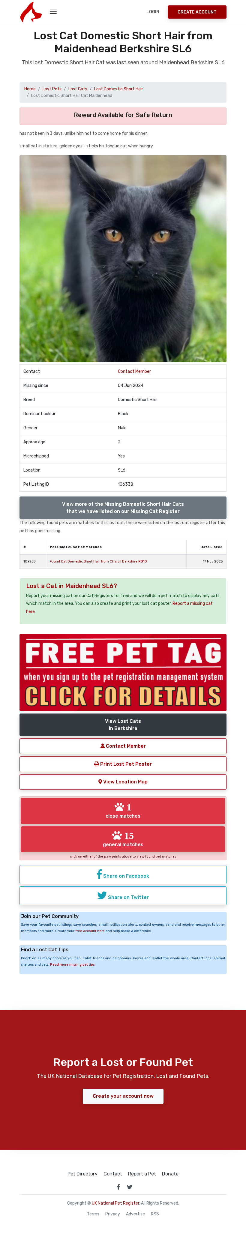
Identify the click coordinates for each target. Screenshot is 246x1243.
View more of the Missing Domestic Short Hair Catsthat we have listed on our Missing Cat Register (123, 507)
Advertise (135, 1214)
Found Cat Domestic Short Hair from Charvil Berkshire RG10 (98, 561)
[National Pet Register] (31, 12)
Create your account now (123, 1096)
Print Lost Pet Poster (125, 764)
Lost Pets (52, 89)
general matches (123, 839)
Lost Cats (77, 89)
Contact (113, 1174)
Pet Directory (83, 1174)
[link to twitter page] (130, 1187)
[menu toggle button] (53, 12)
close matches (123, 810)
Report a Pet (142, 1174)
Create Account (197, 12)
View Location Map (125, 782)
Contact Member (134, 371)
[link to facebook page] (118, 1187)
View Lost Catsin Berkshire (123, 724)
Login (152, 11)
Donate (170, 1174)
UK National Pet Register (115, 1203)
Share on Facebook (125, 876)
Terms (93, 1214)
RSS (155, 1214)
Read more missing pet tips (72, 965)
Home (30, 89)
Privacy (112, 1214)
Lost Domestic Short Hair (118, 89)
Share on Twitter (128, 897)
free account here (90, 931)
